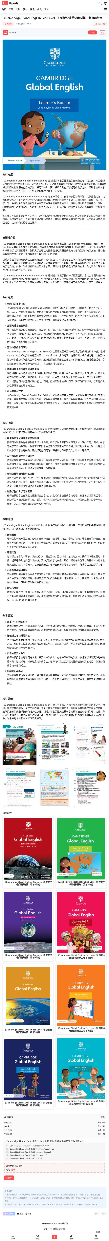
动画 (11, 9)
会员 (39, 9)
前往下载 (101, 24)
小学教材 (8, 24)
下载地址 (9, 1178)
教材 (25, 9)
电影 (18, 9)
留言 (46, 9)
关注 (93, 33)
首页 (4, 9)
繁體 (98, 1232)
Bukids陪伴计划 (61, 1223)
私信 (102, 33)
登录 (13, 1169)
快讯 (32, 9)
